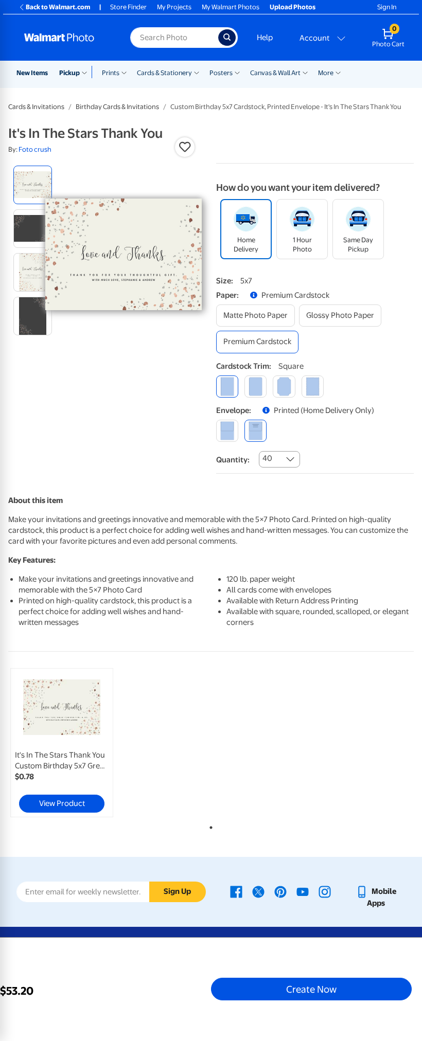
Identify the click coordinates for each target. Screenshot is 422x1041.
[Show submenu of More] (338, 72)
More (325, 73)
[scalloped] (313, 386)
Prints (110, 73)
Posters (221, 73)
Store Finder (128, 7)
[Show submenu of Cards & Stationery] (197, 72)
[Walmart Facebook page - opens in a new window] (236, 891)
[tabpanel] (76, 742)
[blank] (227, 431)
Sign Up (177, 891)
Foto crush (35, 149)
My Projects (174, 7)
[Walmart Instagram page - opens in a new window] (325, 891)
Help (265, 37)
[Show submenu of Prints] (124, 72)
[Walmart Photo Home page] (66, 37)
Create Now (311, 989)
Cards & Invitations (36, 107)
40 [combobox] (267, 458)
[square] (227, 386)
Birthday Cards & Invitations (117, 107)
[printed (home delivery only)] (255, 431)
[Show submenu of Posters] (237, 72)
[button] (185, 147)
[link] (62, 743)
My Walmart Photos (230, 7)
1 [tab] (209, 825)
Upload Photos (292, 7)
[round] (255, 386)
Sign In (386, 7)
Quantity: (233, 459)
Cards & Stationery (164, 73)
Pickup (69, 73)
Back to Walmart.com (58, 7)
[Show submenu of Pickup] (86, 72)
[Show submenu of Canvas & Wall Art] (305, 72)
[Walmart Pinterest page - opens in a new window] (280, 891)
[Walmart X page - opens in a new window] (258, 891)
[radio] (32, 185)
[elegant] (284, 386)
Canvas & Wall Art (275, 73)
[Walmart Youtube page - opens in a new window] (302, 891)
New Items (32, 73)
